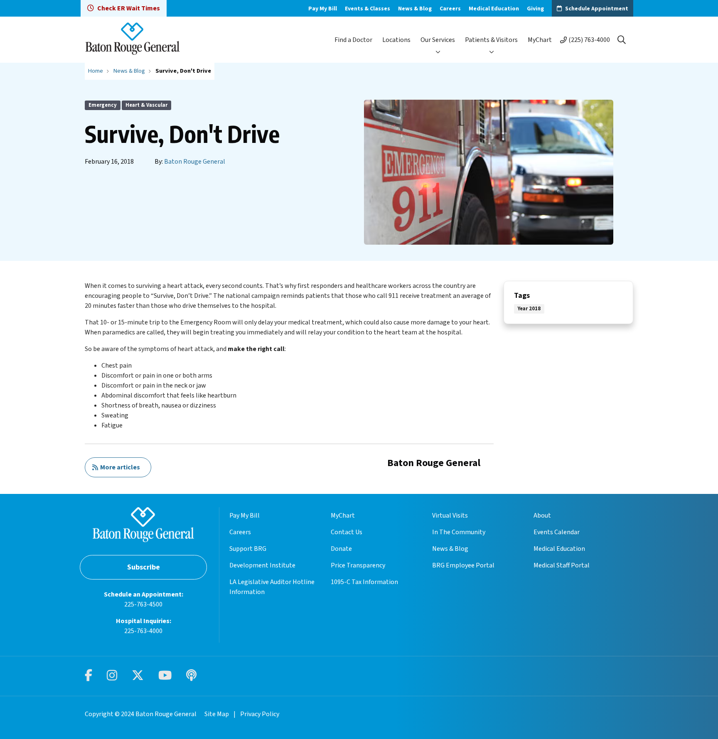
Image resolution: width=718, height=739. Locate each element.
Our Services (437, 39)
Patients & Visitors (491, 39)
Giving (535, 9)
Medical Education (494, 9)
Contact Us (346, 532)
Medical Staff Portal (562, 565)
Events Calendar (557, 532)
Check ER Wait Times (128, 8)
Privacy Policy (259, 714)
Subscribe (143, 567)
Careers (450, 9)
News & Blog (415, 9)
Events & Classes (367, 9)
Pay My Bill (322, 9)
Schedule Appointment (596, 9)
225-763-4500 (143, 604)
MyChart (540, 39)
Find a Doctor (353, 39)
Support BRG (247, 548)
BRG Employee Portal (463, 565)
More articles (119, 467)
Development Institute (262, 565)
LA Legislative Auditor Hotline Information (272, 587)
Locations (396, 39)
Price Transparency (358, 565)
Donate (341, 548)
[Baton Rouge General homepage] (132, 40)
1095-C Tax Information (364, 582)
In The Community (458, 532)
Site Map (216, 714)
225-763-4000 (143, 631)
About (542, 515)
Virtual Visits (450, 515)
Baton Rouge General (194, 161)
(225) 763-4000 (589, 39)
